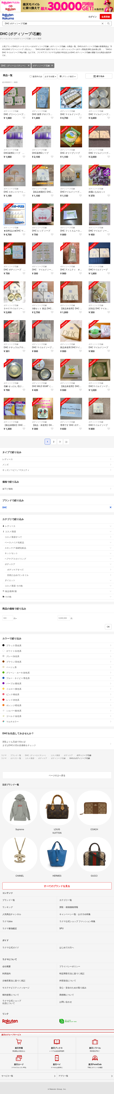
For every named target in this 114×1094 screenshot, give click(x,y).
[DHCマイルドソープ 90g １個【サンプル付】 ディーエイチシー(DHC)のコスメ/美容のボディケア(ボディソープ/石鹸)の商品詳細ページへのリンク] (71, 175)
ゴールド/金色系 (13, 716)
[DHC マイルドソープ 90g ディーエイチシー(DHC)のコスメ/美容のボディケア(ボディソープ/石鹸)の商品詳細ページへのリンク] (43, 331)
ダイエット (10, 580)
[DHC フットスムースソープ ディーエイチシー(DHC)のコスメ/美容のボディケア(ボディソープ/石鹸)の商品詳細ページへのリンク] (71, 214)
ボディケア (10, 564)
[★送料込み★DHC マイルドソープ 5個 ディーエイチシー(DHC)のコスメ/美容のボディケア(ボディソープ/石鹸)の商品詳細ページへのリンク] (15, 214)
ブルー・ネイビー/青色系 (18, 678)
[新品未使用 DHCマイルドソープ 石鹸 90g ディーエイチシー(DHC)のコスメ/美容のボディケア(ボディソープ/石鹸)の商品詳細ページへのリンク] (71, 331)
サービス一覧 (7, 1076)
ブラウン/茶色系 (13, 661)
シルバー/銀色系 (13, 710)
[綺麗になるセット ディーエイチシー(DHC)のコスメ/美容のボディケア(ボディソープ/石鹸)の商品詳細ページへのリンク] (99, 175)
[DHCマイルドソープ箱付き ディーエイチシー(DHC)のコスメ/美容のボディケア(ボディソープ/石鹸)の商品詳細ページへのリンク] (99, 370)
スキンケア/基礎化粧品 (15, 547)
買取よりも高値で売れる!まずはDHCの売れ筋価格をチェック (19, 743)
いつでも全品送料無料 (56, 1049)
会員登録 (106, 16)
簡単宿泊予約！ (95, 1049)
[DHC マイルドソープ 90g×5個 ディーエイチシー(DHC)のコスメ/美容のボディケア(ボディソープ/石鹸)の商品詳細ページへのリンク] (71, 98)
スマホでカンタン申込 (18, 1065)
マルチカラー (12, 721)
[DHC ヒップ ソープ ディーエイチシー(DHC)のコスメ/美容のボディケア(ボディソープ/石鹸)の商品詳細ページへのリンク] (43, 214)
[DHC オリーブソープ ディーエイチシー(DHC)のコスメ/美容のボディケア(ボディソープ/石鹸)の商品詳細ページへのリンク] (71, 137)
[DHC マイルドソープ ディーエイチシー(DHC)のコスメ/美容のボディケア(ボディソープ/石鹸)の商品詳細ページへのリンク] (99, 331)
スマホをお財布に (57, 1065)
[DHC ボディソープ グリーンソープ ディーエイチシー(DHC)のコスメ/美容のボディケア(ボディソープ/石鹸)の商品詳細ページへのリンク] (15, 253)
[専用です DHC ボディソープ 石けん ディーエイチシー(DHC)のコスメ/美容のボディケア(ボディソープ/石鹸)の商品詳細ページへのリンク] (71, 409)
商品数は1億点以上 (18, 1049)
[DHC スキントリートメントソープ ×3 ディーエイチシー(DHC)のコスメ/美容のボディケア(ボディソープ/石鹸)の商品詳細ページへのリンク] (15, 175)
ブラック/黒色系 (13, 645)
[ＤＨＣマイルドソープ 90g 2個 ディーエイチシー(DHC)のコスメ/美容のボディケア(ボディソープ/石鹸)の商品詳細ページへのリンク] (15, 292)
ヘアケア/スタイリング (15, 558)
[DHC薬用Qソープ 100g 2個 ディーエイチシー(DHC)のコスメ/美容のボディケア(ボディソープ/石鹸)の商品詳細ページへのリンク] (15, 137)
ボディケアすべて (15, 569)
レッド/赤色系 (12, 699)
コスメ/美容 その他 (14, 585)
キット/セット (11, 553)
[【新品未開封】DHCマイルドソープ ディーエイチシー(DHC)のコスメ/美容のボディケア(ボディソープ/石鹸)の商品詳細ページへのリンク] (43, 175)
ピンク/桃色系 (12, 694)
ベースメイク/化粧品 (14, 542)
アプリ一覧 (63, 1076)
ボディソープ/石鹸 (41, 65)
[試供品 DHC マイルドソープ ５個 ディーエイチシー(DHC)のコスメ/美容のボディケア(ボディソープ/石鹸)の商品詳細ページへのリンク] (99, 292)
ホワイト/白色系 (13, 650)
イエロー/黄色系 (13, 688)
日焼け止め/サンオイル (17, 575)
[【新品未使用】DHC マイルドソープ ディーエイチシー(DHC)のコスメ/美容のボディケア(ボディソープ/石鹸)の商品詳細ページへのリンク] (71, 292)
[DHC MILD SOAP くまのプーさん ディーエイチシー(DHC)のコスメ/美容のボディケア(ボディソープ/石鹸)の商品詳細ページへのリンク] (43, 370)
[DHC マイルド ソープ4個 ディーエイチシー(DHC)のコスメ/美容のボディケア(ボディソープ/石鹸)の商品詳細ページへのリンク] (99, 214)
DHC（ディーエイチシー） (13, 65)
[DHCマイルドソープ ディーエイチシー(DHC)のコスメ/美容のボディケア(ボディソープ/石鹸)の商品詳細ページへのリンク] (99, 253)
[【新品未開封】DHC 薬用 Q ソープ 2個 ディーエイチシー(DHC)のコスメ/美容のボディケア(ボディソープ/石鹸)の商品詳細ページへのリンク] (15, 409)
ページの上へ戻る (57, 775)
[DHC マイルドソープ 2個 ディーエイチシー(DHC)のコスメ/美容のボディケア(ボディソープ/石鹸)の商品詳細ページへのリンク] (99, 137)
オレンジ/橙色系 (13, 705)
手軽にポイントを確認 (95, 1065)
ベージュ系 (11, 667)
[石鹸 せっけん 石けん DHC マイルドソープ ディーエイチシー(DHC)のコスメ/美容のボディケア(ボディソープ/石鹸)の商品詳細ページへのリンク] (15, 370)
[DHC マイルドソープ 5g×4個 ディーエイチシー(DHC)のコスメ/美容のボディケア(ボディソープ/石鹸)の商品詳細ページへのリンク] (43, 253)
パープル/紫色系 (13, 683)
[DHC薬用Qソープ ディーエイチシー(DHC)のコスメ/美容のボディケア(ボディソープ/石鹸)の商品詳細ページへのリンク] (43, 137)
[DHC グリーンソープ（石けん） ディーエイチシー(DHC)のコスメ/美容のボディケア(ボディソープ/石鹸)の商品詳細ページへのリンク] (15, 98)
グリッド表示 (68, 76)
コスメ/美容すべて (13, 536)
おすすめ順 (50, 76)
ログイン (92, 16)
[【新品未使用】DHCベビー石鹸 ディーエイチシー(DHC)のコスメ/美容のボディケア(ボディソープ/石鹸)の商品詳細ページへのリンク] (71, 370)
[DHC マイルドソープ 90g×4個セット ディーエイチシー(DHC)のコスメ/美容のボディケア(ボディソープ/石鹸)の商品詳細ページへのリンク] (99, 98)
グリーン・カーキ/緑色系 (18, 672)
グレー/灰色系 (12, 656)
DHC (4, 507)
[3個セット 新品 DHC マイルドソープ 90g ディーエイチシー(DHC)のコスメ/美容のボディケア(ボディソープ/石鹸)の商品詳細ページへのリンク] (43, 292)
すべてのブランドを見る (57, 886)
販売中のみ (37, 76)
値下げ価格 (7, 488)
